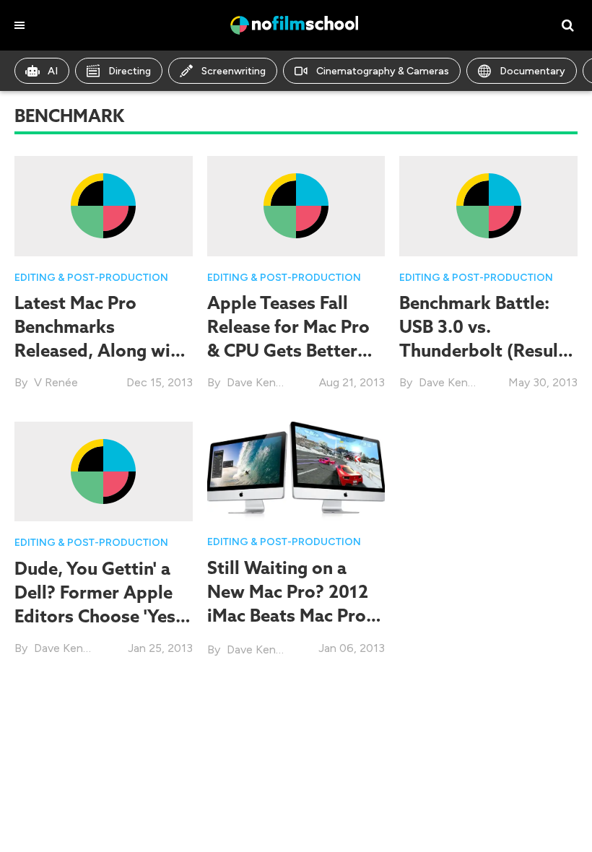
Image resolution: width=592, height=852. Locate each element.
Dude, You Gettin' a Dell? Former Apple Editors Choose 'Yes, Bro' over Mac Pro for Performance (100, 616)
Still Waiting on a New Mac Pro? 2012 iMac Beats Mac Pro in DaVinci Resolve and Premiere (287, 615)
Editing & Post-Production (91, 277)
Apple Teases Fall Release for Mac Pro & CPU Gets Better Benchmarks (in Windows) (288, 350)
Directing (129, 71)
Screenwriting (233, 71)
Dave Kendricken (270, 382)
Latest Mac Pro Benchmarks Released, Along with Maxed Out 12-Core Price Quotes (101, 350)
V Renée (56, 382)
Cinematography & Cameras (382, 71)
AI (53, 71)
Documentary (532, 71)
